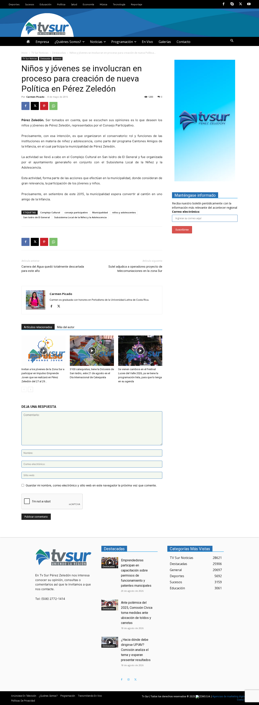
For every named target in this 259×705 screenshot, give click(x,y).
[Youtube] (249, 4)
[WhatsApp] (53, 106)
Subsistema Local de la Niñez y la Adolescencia (80, 217)
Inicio (24, 52)
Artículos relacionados (38, 327)
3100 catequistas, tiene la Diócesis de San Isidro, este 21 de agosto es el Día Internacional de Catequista (92, 373)
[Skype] (232, 4)
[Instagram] (128, 679)
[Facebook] (224, 4)
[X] (240, 4)
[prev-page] (24, 389)
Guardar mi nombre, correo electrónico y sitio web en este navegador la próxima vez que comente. (91, 485)
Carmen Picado (35, 96)
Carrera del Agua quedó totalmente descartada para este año (52, 269)
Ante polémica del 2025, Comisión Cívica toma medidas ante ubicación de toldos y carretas (136, 613)
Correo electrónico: (186, 212)
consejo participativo (76, 212)
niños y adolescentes (124, 212)
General (57, 58)
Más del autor (65, 327)
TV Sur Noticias (39, 52)
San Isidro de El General (36, 217)
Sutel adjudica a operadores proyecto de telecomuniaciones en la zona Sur (135, 269)
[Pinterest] (44, 106)
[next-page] (30, 389)
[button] (232, 41)
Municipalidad (100, 212)
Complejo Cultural (50, 212)
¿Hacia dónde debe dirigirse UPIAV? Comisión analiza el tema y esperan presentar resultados (136, 650)
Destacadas (59, 52)
